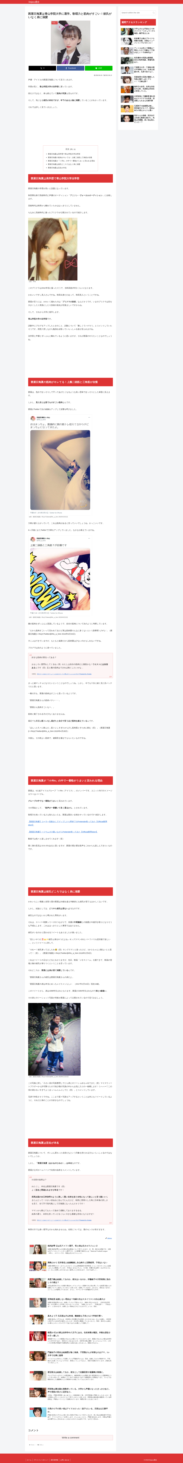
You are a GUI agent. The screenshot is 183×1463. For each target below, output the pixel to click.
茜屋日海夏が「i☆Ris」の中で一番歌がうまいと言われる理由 (71, 161)
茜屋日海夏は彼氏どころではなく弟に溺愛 (64, 164)
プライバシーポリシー (41, 1460)
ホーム (29, 1460)
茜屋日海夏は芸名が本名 (57, 168)
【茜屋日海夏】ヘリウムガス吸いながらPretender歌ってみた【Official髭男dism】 (63, 832)
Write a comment (70, 1437)
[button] (154, 13)
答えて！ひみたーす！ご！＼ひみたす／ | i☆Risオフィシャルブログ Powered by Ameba (64, 674)
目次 (67, 149)
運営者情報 (54, 1460)
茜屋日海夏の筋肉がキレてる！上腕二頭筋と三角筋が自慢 (70, 157)
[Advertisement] (70, 127)
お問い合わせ (64, 1460)
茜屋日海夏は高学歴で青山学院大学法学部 (64, 154)
